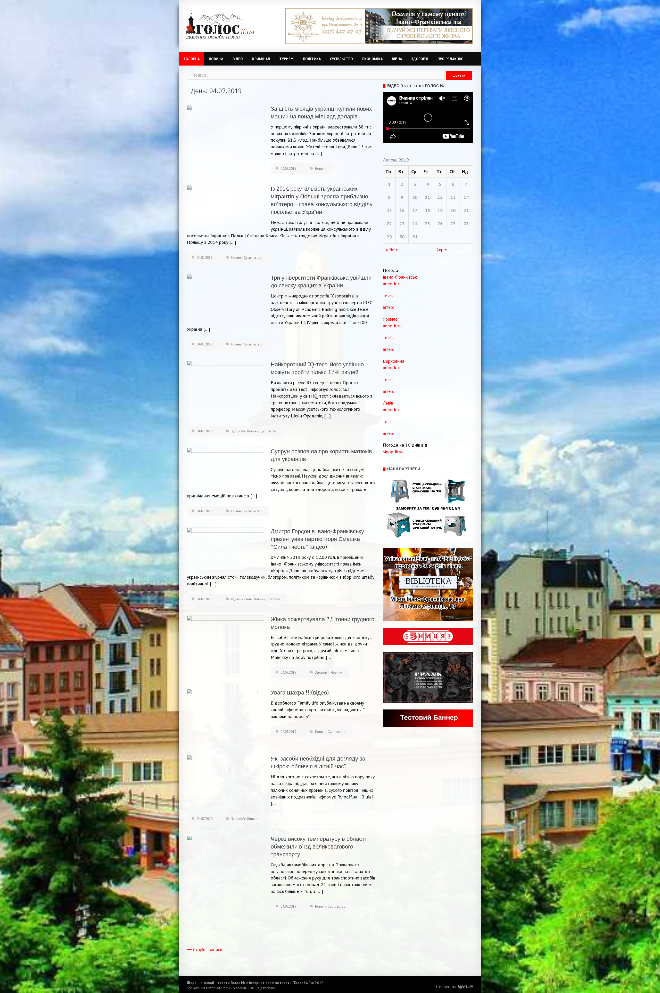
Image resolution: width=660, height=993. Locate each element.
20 (453, 210)
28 (466, 224)
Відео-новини (242, 599)
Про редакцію (451, 58)
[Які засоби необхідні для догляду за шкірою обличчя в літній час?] (225, 782)
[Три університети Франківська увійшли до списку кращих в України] (225, 298)
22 (389, 224)
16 (402, 210)
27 (453, 224)
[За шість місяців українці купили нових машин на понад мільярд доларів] (225, 133)
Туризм (286, 58)
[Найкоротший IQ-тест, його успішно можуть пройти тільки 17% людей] (225, 389)
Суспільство (341, 58)
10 (414, 197)
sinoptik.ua (393, 452)
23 (402, 224)
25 (427, 224)
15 (389, 210)
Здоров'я (238, 431)
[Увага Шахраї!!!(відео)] (222, 712)
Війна (397, 58)
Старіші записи (207, 949)
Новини (216, 58)
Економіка (372, 58)
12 (440, 197)
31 (414, 237)
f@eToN (465, 986)
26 (440, 224)
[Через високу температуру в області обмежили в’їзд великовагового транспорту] (225, 886)
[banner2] (379, 26)
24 (414, 224)
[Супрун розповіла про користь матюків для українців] (225, 468)
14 (466, 197)
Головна (192, 58)
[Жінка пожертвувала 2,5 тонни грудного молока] (225, 641)
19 (440, 210)
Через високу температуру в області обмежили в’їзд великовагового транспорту (318, 847)
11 (427, 197)
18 (427, 210)
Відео (238, 58)
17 (414, 210)
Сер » (441, 249)
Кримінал (261, 58)
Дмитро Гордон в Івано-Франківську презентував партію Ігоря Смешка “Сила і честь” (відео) (317, 539)
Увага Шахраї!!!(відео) (300, 692)
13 (453, 197)
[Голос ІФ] (220, 25)
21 (466, 210)
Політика (312, 58)
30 (402, 237)
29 (389, 237)
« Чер (391, 249)
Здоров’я (419, 58)
